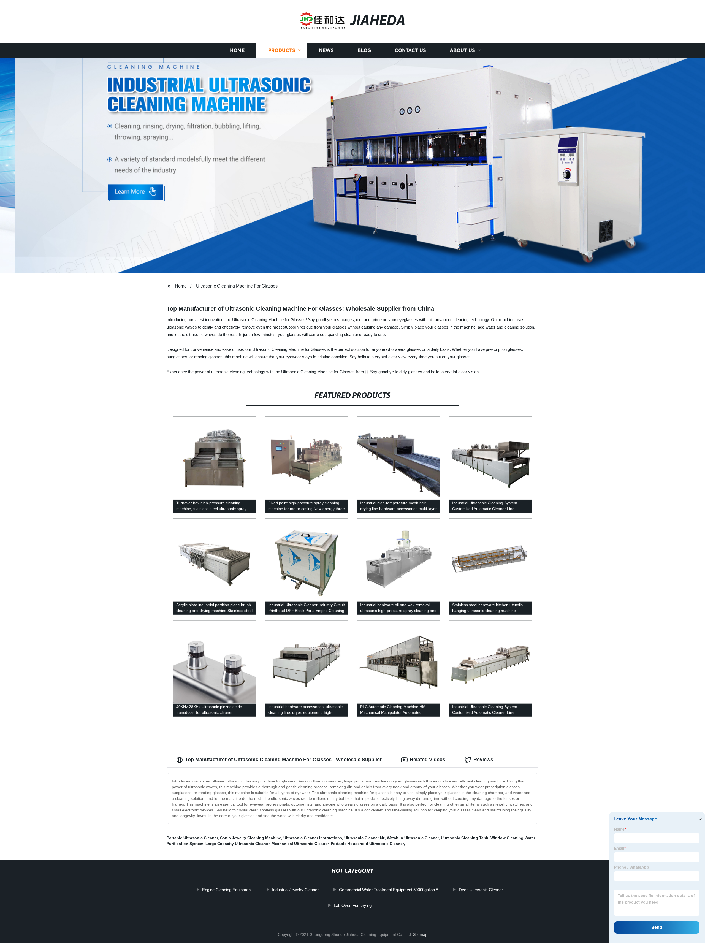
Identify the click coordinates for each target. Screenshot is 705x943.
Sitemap (420, 934)
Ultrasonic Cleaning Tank (464, 838)
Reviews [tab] (483, 759)
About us (462, 50)
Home (237, 50)
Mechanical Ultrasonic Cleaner (300, 843)
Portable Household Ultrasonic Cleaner (367, 843)
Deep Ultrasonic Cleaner (481, 889)
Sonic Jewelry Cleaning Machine (250, 838)
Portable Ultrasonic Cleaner (192, 838)
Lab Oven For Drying (353, 905)
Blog (364, 50)
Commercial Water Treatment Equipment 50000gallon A (388, 889)
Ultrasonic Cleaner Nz (364, 838)
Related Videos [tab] (427, 759)
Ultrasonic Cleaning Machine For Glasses (237, 286)
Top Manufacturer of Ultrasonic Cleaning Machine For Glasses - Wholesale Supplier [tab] (283, 759)
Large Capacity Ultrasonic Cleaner (237, 843)
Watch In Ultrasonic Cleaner (413, 838)
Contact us (410, 50)
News (326, 50)
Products (281, 50)
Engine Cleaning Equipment (227, 889)
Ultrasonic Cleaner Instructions (312, 838)
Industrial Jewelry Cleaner (295, 889)
